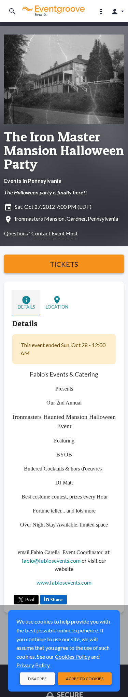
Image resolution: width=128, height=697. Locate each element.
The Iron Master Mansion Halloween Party (64, 150)
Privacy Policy (33, 665)
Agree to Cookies (84, 678)
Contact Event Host (54, 233)
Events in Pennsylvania (32, 180)
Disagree (37, 678)
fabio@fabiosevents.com (51, 560)
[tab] (26, 302)
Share (56, 599)
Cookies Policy (72, 656)
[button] (101, 11)
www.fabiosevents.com (64, 582)
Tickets (64, 264)
